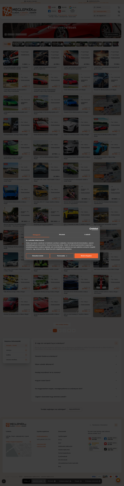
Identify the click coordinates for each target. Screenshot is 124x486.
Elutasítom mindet (37, 255)
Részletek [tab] (62, 234)
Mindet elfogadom (86, 255)
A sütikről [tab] (87, 234)
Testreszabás (61, 255)
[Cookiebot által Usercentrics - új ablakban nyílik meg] (90, 229)
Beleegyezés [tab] (36, 234)
